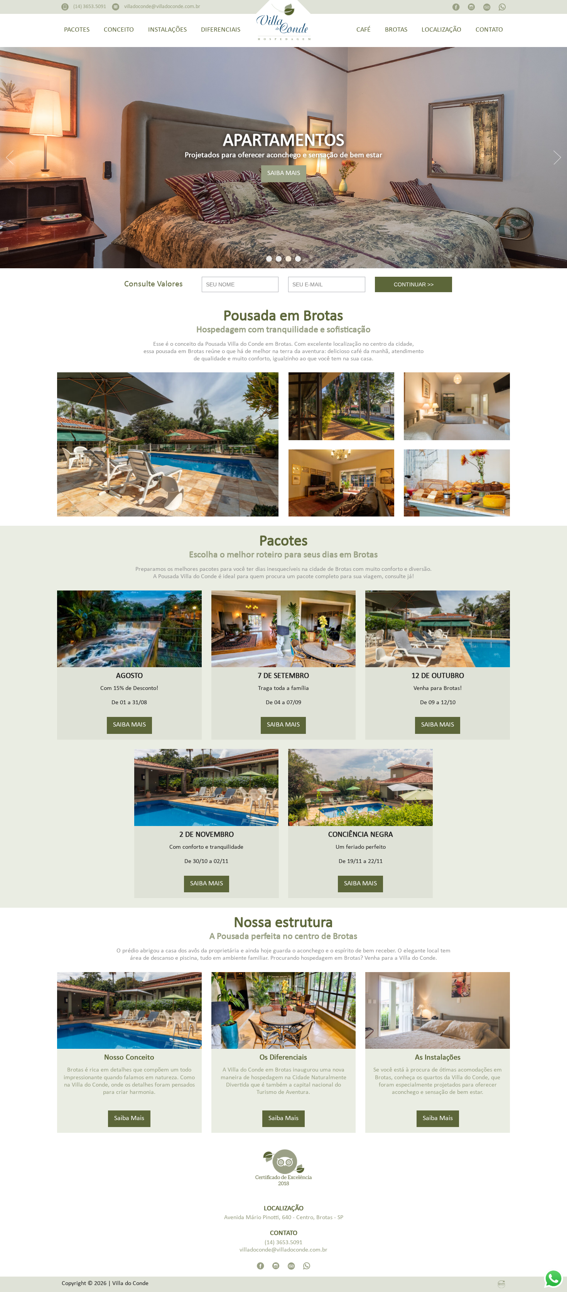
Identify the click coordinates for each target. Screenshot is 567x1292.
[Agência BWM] (501, 1284)
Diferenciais (220, 30)
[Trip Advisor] (486, 9)
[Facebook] (456, 9)
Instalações (167, 30)
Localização (441, 30)
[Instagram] (471, 9)
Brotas (396, 30)
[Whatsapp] (502, 9)
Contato (489, 30)
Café (363, 30)
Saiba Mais (129, 1119)
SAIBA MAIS (283, 174)
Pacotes (76, 30)
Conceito (119, 30)
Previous (10, 157)
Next (557, 157)
